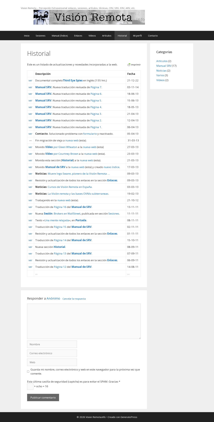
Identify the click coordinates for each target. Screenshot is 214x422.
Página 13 (60, 253)
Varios (160, 75)
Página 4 (95, 107)
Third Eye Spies (73, 80)
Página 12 (60, 267)
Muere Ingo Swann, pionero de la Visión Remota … (79, 173)
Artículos (106, 35)
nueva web (72, 140)
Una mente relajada (56, 220)
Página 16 (60, 207)
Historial (122, 35)
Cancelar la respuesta (74, 298)
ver (30, 80)
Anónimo (53, 298)
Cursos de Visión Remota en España (70, 187)
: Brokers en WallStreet (62, 213)
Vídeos (92, 35)
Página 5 (95, 100)
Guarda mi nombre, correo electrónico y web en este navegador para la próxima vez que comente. (85, 371)
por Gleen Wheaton (61, 147)
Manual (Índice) (60, 35)
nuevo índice (111, 167)
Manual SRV (43, 87)
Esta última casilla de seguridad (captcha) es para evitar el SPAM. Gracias (73, 381)
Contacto (153, 35)
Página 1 (95, 127)
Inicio (26, 35)
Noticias (161, 70)
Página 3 (95, 114)
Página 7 (96, 87)
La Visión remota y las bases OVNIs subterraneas (78, 193)
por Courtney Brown (61, 153)
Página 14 (60, 240)
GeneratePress (128, 417)
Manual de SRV (55, 167)
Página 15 (60, 227)
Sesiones (40, 35)
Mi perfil (137, 35)
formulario (90, 133)
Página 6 (96, 94)
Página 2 (95, 120)
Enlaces (78, 35)
